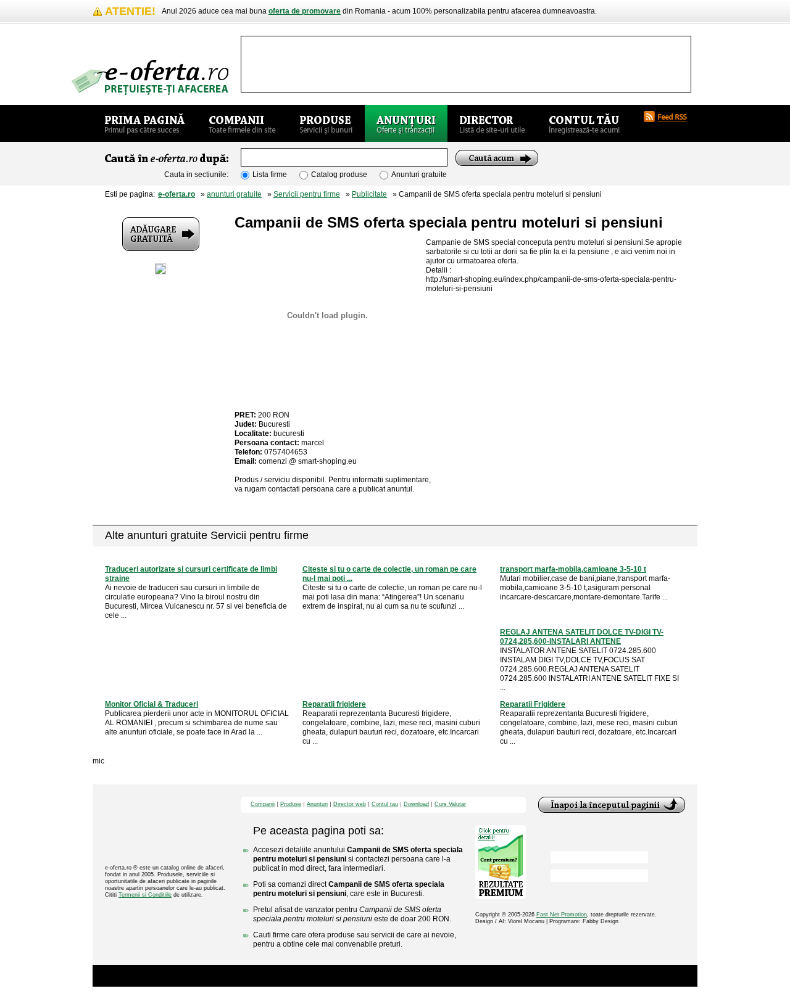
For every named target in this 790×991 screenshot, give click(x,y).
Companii (263, 804)
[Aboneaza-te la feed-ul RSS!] (670, 116)
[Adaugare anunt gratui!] (160, 234)
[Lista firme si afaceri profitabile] (150, 77)
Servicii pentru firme (306, 194)
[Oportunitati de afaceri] (145, 123)
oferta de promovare (304, 11)
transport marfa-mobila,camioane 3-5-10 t (573, 569)
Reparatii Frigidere (532, 704)
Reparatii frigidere (334, 704)
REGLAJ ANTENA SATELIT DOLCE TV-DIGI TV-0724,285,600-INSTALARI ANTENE (581, 637)
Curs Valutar (450, 804)
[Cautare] (496, 158)
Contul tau (385, 804)
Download (416, 804)
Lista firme (269, 174)
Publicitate (369, 194)
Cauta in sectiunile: (196, 174)
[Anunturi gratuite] (406, 123)
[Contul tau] (584, 123)
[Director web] (492, 123)
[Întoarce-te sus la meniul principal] (611, 805)
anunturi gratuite (234, 194)
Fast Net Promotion (561, 914)
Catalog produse (339, 174)
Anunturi (317, 804)
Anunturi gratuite (419, 174)
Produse (290, 804)
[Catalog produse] (326, 123)
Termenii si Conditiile (145, 895)
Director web (349, 804)
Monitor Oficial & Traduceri (151, 704)
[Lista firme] (242, 123)
